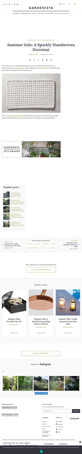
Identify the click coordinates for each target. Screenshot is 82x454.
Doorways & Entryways (33, 247)
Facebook (60, 426)
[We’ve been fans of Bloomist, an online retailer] (10, 383)
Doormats (53, 243)
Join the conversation (42, 269)
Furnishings (43, 247)
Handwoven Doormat (15, 116)
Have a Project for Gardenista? (46, 436)
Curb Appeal (46, 243)
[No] (80, 450)
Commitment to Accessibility (46, 432)
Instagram (60, 424)
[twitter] (15, 4)
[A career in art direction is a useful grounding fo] (72, 383)
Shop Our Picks (49, 13)
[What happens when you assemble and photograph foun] (25, 383)
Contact (44, 424)
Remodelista (65, 13)
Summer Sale (31, 40)
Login (74, 4)
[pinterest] (7, 4)
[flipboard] (4, 4)
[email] (17, 4)
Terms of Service (46, 426)
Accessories (37, 243)
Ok (41, 451)
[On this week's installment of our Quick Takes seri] (56, 383)
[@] (6, 372)
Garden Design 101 (26, 13)
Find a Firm (40, 13)
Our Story (58, 13)
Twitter (60, 429)
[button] (62, 4)
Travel (34, 13)
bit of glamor (20, 68)
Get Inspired (16, 13)
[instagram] (9, 4)
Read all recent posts (41, 353)
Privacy (44, 428)
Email (59, 432)
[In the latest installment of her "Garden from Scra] (41, 383)
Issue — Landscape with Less (46, 40)
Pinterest (60, 421)
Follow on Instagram (42, 393)
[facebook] (12, 4)
